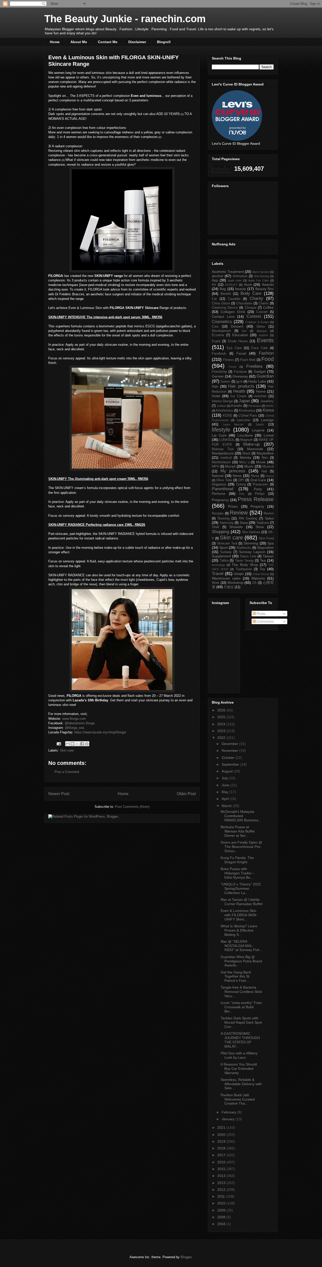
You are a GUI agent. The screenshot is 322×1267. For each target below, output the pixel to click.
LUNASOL (226, 440)
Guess (225, 381)
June (226, 785)
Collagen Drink (233, 312)
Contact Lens (223, 316)
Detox (261, 326)
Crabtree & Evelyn (257, 322)
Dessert (237, 326)
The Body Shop (245, 565)
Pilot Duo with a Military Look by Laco (239, 1055)
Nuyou (270, 475)
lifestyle (221, 429)
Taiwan (268, 556)
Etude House (238, 341)
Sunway (226, 552)
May (225, 792)
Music (249, 466)
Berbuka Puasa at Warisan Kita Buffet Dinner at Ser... (238, 831)
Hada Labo (257, 381)
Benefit (226, 294)
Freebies (254, 366)
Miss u (244, 462)
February (229, 1112)
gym (239, 381)
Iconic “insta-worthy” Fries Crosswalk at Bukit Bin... (241, 1007)
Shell (215, 527)
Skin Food (266, 538)
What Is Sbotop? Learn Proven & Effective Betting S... (239, 930)
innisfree (260, 396)
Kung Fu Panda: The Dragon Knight (237, 860)
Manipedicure (222, 453)
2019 (221, 1141)
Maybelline (265, 453)
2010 (221, 1203)
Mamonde (255, 449)
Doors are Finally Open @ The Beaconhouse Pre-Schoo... (241, 846)
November (230, 750)
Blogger (186, 1257)
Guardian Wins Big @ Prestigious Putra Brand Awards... (241, 961)
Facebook (219, 353)
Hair (215, 386)
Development (221, 331)
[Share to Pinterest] (86, 743)
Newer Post (58, 794)
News (237, 476)
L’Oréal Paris (247, 415)
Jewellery (267, 401)
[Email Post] (58, 743)
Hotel (216, 396)
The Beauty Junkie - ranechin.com (125, 18)
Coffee (268, 307)
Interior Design (222, 401)
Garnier (218, 376)
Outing (241, 484)
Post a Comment (67, 772)
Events (265, 340)
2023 (221, 731)
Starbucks (243, 548)
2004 (221, 1224)
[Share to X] (77, 743)
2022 (221, 738)
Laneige (267, 420)
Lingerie (258, 430)
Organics (219, 484)
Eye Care (234, 348)
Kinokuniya (247, 410)
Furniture (240, 371)
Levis (260, 424)
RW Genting (248, 518)
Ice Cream (238, 396)
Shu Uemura (251, 532)
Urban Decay (261, 573)
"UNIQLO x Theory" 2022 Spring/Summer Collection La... (241, 888)
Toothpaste (244, 569)
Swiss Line (248, 556)
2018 (221, 1148)
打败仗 (229, 587)
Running (223, 518)
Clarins (264, 303)
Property (257, 506)
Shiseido (236, 527)
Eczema (218, 335)
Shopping (220, 531)
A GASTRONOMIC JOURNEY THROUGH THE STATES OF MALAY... (240, 1039)
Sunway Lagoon (252, 552)
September (231, 764)
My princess (233, 471)
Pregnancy (220, 500)
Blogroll (164, 42)
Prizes (233, 506)
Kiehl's (270, 405)
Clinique (250, 307)
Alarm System (260, 271)
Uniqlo (239, 574)
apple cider (235, 280)
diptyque (262, 330)
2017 (221, 1155)
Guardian (265, 376)
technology (218, 564)
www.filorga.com (74, 719)
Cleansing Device (225, 307)
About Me (78, 42)
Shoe (260, 527)
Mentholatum (221, 462)
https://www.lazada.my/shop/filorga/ (100, 732)
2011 (221, 1196)
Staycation (265, 547)
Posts (260, 614)
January (228, 1119)
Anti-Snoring (261, 276)
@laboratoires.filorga (80, 723)
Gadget (260, 371)
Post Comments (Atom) (132, 807)
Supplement (221, 556)
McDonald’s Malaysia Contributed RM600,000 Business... (241, 816)
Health (239, 391)
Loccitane (245, 435)
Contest (254, 316)
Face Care (259, 348)
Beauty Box (264, 289)
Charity (256, 298)
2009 (221, 1210)
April (226, 799)
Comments (265, 621)
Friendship (219, 371)
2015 (221, 1169)
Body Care (251, 293)
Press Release (256, 499)
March (227, 806)
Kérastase (254, 405)
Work (215, 583)
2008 (221, 1217)
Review (239, 512)
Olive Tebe (224, 480)
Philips (260, 494)
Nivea (255, 476)
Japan (244, 400)
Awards (268, 284)
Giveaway (240, 376)
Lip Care (219, 435)
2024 (221, 724)
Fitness (228, 360)
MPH (215, 466)
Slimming (251, 543)
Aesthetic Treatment (228, 272)
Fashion (266, 353)
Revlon (269, 513)
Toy (262, 569)
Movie (261, 462)
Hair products (241, 386)
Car (214, 299)
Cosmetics (222, 321)
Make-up (251, 444)
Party (258, 489)
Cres (215, 326)
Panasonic (260, 484)
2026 (221, 710)
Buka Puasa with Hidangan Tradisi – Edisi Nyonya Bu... (237, 873)
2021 (221, 1128)
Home (55, 42)
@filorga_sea (74, 728)
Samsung (226, 523)
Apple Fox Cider (258, 280)
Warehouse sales (226, 578)
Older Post (186, 794)
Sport (223, 547)
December (230, 744)
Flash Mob (248, 360)
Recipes (218, 513)
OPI (241, 480)
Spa (270, 543)
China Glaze (221, 303)
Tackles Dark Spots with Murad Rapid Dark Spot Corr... (241, 1022)
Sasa (244, 523)
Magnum (246, 440)
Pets (242, 493)
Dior (244, 330)
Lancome (243, 420)
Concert (262, 312)
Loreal (269, 435)
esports (263, 335)
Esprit (216, 341)
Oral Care (258, 480)
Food (267, 359)
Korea (268, 410)
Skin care (67, 750)
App (215, 280)
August (228, 771)
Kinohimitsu (224, 410)
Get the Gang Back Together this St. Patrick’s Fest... (236, 976)
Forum (232, 366)
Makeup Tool (222, 449)
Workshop (235, 583)
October (228, 758)
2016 (221, 1162)
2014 (221, 1176)
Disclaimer (137, 42)
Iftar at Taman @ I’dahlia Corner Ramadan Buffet (241, 902)
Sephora (263, 523)
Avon (248, 284)
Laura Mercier (233, 424)
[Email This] (67, 743)
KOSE (227, 415)
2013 (221, 1183)
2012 (221, 1190)
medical (226, 457)
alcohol (217, 276)
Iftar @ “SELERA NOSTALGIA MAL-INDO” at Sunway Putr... (241, 945)
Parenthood (222, 488)
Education (240, 335)
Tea (263, 560)
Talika (224, 560)
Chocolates (244, 303)
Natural (217, 476)
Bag (223, 289)
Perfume (218, 494)
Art (214, 284)
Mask (247, 453)
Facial (241, 353)
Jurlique (221, 405)
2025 (221, 717)
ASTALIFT (231, 284)
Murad (230, 466)
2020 (221, 1135)
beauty (240, 289)
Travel (217, 573)
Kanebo (236, 406)
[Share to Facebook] (82, 743)
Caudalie (234, 299)
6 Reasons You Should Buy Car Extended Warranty (239, 1068)
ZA (254, 583)
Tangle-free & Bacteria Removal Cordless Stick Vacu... (241, 991)
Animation (240, 276)
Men (265, 457)
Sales (269, 518)
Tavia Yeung (244, 560)
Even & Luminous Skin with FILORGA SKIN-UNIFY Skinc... (239, 915)
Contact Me (107, 42)
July (225, 778)
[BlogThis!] (72, 743)
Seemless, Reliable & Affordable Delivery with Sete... (241, 1084)
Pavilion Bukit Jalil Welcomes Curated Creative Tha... (238, 1099)
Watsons (258, 578)
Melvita (245, 457)
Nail (264, 471)
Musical (268, 466)
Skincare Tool (227, 543)
